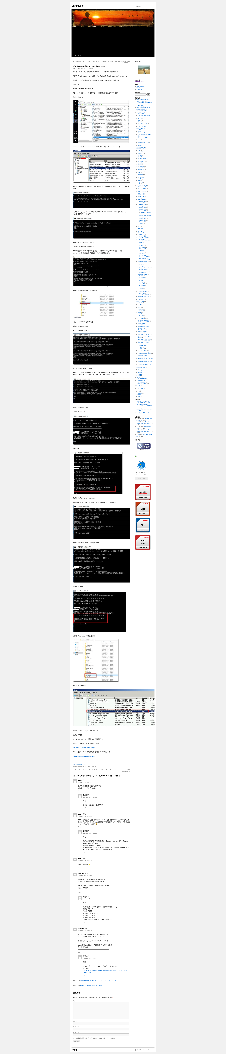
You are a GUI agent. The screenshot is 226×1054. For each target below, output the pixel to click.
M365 (142, 225)
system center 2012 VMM (143, 342)
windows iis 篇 (141, 239)
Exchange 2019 (142, 220)
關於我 (79, 55)
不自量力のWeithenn (141, 88)
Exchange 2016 (142, 218)
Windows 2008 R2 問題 (143, 237)
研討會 (138, 387)
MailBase (140, 118)
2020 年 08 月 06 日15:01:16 (85, 816)
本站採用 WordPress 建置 (142, 1050)
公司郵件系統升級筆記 (141, 383)
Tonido (139, 396)
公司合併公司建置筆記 (141, 379)
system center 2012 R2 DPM (144, 334)
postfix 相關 (140, 174)
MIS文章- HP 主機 (140, 112)
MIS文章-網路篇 (140, 301)
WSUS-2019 (142, 285)
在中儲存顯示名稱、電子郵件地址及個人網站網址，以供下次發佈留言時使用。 (96, 1038)
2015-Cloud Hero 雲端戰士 (144, 321)
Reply (79, 790)
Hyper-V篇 (140, 325)
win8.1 (139, 141)
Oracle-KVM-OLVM (142, 331)
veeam (139, 125)
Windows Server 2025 (142, 291)
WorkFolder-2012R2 (143, 258)
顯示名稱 (75, 1021)
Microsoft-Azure (141, 329)
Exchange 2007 (142, 207)
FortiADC (141, 310)
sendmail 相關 (141, 177)
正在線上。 (140, 81)
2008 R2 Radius (141, 196)
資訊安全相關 (139, 388)
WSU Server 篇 (141, 299)
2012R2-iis (141, 242)
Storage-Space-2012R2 (144, 256)
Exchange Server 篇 (142, 204)
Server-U (140, 120)
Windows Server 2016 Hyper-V (144, 353)
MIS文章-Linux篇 (140, 148)
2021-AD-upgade (141, 382)
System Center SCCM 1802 (144, 344)
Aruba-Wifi (140, 302)
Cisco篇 (139, 304)
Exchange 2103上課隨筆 (146, 212)
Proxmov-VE (140, 333)
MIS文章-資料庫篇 (140, 367)
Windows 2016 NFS (143, 269)
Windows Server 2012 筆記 (144, 260)
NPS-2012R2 (142, 252)
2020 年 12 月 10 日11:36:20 (85, 930)
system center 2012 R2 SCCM (144, 339)
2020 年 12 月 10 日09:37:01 (85, 875)
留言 (74, 1001)
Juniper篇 (140, 314)
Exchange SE (142, 221)
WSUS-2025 (142, 293)
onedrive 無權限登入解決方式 (143, 401)
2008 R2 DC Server (142, 191)
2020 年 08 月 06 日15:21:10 (90, 833)
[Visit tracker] (135, 456)
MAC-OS (140, 131)
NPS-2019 (141, 282)
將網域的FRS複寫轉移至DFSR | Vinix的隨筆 (91, 985)
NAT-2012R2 (142, 250)
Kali (139, 391)
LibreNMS (140, 156)
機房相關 (138, 385)
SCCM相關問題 (142, 345)
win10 (139, 139)
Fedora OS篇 (140, 153)
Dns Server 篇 (141, 202)
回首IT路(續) (141, 106)
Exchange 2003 (142, 206)
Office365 (141, 223)
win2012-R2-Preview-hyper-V (144, 352)
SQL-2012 (140, 374)
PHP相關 (138, 375)
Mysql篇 (140, 371)
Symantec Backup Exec (143, 123)
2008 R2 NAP (141, 194)
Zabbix (139, 183)
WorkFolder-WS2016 (143, 271)
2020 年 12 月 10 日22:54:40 (90, 899)
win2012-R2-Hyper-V (142, 350)
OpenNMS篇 (141, 167)
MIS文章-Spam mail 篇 (141, 185)
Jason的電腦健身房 (140, 86)
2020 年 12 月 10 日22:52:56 (90, 958)
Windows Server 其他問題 (143, 296)
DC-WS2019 (142, 277)
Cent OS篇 (140, 152)
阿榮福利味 (139, 89)
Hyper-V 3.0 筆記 (141, 323)
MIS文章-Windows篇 (141, 187)
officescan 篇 (140, 228)
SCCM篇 (140, 231)
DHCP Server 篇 (141, 199)
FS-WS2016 (141, 264)
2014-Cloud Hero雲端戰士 (143, 320)
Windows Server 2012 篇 (143, 261)
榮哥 (92, 68)
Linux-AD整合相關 (142, 158)
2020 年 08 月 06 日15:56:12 (85, 860)
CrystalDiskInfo (141, 117)
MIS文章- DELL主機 (141, 110)
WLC (140, 306)
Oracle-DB (140, 372)
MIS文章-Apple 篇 (140, 128)
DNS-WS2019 (142, 279)
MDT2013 (141, 266)
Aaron (139, 434)
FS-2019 (141, 280)
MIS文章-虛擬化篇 (140, 318)
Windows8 (140, 144)
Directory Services (142, 201)
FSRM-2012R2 (142, 248)
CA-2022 (141, 288)
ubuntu (139, 180)
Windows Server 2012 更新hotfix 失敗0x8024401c (86, 61)
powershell (140, 229)
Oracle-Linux (140, 171)
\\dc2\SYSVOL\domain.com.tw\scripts (84, 756)
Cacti (139, 150)
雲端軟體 (138, 394)
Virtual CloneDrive (142, 126)
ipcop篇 (139, 312)
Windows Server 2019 (142, 274)
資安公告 (140, 393)
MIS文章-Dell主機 (140, 147)
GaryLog (140, 155)
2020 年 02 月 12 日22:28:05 (85, 782)
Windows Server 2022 (142, 287)
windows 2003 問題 (142, 236)
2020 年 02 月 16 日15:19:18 (90, 797)
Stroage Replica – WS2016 (145, 267)
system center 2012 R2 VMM (144, 340)
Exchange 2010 (142, 209)
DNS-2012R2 (142, 247)
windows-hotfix (141, 298)
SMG (139, 121)
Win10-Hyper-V (141, 348)
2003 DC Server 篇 (142, 188)
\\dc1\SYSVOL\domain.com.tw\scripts (84, 747)
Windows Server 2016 (142, 263)
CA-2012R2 (141, 244)
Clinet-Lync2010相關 (142, 137)
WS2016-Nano (142, 272)
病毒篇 (139, 145)
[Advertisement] (113, 40)
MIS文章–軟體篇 (140, 114)
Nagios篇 (140, 164)
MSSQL (139, 369)
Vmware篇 (140, 347)
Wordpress (138, 377)
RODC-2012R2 (142, 255)
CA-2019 (141, 275)
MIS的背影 (78, 6)
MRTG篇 (140, 163)
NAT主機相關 (141, 166)
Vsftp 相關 (140, 182)
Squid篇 (139, 179)
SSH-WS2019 (142, 283)
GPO (139, 226)
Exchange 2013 (142, 210)
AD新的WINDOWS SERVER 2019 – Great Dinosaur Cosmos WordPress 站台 (98, 981)
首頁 (74, 55)
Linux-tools (140, 160)
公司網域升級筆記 (80, 766)
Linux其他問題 (141, 161)
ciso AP (139, 307)
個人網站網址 (76, 1032)
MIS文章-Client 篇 (140, 133)
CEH (139, 390)
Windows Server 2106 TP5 (143, 294)
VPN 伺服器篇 (141, 234)
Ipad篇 (139, 129)
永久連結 (93, 766)
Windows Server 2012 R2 (143, 241)
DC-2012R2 (141, 245)
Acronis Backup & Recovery (144, 115)
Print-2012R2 (142, 253)
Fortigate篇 (140, 309)
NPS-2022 (141, 290)
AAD (139, 198)
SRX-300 (141, 317)
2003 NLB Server (141, 190)
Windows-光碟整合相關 (143, 142)
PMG (139, 172)
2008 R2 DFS (141, 193)
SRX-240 (141, 315)
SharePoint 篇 (141, 233)
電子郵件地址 (76, 1026)
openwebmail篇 (141, 169)
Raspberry (140, 175)
